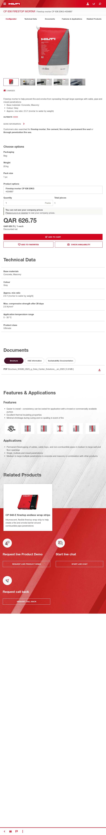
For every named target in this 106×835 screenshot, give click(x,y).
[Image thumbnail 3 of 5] (44, 82)
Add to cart (54, 237)
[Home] (14, 3)
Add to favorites (30, 244)
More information (12, 124)
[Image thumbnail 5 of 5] (77, 82)
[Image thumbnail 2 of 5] (27, 82)
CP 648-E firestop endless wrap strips (28, 514)
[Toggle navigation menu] (5, 4)
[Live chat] (17, 831)
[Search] (100, 4)
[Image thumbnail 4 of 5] (61, 82)
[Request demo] (10, 831)
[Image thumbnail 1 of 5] (11, 82)
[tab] (11, 19)
